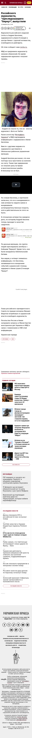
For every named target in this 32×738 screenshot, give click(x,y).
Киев (13, 339)
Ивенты (22, 636)
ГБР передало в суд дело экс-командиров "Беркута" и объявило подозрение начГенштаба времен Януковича (15, 480)
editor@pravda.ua (21, 720)
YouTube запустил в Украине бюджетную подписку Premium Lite (15, 526)
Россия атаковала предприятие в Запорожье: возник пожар (16, 565)
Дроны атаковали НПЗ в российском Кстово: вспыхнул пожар (15, 517)
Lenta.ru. (23, 47)
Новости (4, 7)
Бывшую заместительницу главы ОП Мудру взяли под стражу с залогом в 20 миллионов (22, 399)
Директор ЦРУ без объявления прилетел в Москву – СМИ (22, 456)
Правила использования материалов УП (16, 638)
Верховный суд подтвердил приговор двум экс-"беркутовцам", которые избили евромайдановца (15, 497)
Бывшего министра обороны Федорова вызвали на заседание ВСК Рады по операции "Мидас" (22, 430)
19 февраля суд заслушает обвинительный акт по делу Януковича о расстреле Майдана (15, 489)
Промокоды (16, 647)
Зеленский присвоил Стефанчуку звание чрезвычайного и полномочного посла (16, 580)
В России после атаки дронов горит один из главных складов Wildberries (15, 535)
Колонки (28, 7)
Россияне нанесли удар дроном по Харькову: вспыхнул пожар (15, 572)
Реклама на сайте (12, 636)
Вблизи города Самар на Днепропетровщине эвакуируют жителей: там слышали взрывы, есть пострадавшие (22, 415)
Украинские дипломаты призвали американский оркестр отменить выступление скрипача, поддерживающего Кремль (16, 554)
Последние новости (10, 511)
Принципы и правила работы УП (16, 643)
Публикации (13, 7)
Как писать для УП (11, 645)
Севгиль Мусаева (22, 717)
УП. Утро (20, 7)
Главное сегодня (8, 380)
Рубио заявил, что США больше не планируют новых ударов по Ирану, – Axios (15, 544)
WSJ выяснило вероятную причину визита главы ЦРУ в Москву (22, 386)
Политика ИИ (9, 641)
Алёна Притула (22, 718)
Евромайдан (5, 339)
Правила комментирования (10, 373)
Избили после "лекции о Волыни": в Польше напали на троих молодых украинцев (22, 444)
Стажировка (22, 645)
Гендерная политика (20, 641)
